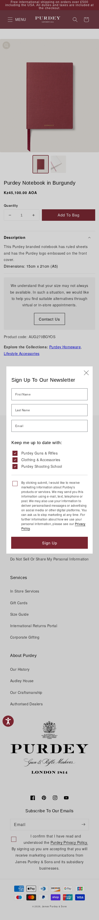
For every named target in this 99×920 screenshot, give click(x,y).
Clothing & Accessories (40, 459)
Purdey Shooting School (41, 466)
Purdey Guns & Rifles (39, 453)
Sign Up (49, 542)
